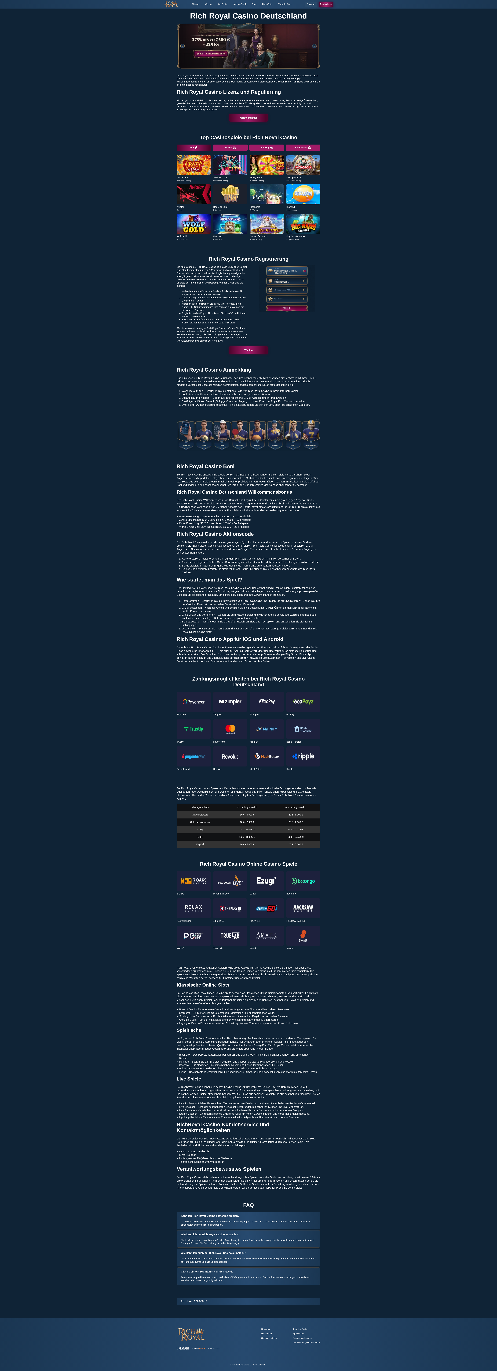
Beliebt (228, 147)
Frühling (265, 147)
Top (192, 147)
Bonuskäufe (301, 147)
